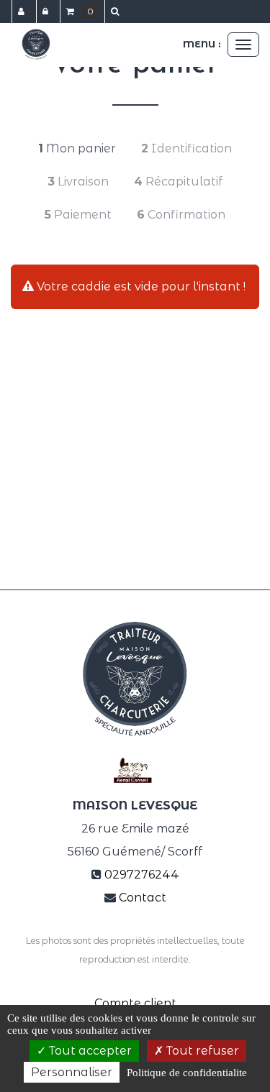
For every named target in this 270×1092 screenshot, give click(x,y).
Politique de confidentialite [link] (187, 1072)
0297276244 (141, 874)
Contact (142, 897)
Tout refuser (201, 1050)
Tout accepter (89, 1050)
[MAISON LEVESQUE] (36, 44)
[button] (117, 11)
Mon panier (77, 148)
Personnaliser (71, 1072)
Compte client (135, 1003)
